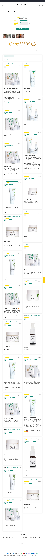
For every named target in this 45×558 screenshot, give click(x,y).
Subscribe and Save (25, 544)
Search (4, 542)
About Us (31, 544)
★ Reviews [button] (44, 280)
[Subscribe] (31, 551)
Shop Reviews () (18, 56)
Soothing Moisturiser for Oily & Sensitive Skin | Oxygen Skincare (11, 322)
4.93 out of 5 (25, 17)
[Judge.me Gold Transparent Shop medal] (11, 44)
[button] (2, 5)
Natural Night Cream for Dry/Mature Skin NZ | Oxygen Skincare (12, 217)
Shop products (14, 542)
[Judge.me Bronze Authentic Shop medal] (22, 44)
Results (19, 544)
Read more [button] (7, 102)
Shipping (39, 542)
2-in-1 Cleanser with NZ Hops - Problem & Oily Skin (11, 182)
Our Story (19, 542)
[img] (22, 17)
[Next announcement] (43, 1)
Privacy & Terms (24, 542)
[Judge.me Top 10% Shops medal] (33, 44)
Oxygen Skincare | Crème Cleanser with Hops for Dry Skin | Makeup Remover (32, 64)
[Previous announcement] (2, 1)
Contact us (8, 542)
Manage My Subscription (32, 542)
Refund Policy (14, 544)
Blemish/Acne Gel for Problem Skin (33, 315)
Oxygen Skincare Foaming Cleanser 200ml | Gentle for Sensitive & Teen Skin (12, 252)
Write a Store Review (22, 28)
